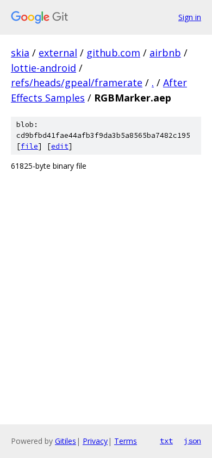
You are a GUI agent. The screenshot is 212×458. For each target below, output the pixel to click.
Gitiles (65, 441)
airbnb (165, 52)
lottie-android (43, 67)
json (192, 441)
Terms (125, 441)
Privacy (95, 441)
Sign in (189, 17)
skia (20, 52)
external (58, 52)
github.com (113, 52)
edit (59, 146)
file (29, 146)
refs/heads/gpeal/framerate (76, 82)
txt (166, 441)
